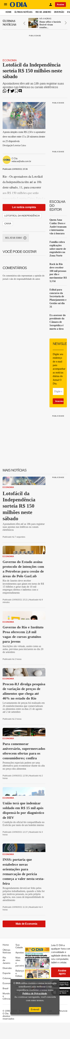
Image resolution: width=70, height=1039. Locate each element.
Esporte (7, 973)
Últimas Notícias (23, 12)
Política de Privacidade (34, 993)
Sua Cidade (19, 946)
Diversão (59, 12)
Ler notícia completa (24, 207)
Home (8, 12)
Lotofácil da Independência (22, 215)
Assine (60, 4)
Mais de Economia (26, 923)
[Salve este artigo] (16, 92)
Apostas (19, 952)
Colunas (7, 978)
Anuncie (63, 1011)
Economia (10, 60)
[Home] (18, 6)
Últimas (9, 22)
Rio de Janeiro (43, 12)
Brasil (5, 988)
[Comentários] (20, 92)
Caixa (7, 223)
